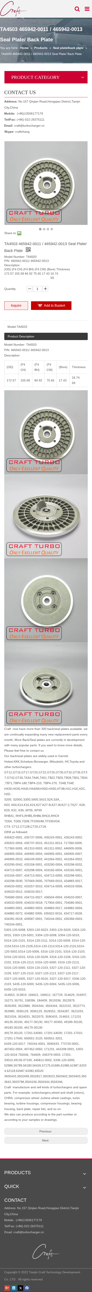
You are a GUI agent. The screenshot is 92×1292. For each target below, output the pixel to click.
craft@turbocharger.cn (29, 125)
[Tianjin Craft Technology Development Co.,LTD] (46, 1252)
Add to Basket (54, 305)
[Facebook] (27, 1288)
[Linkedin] (13, 1288)
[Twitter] (20, 1288)
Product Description (21, 336)
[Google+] (7, 1288)
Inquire (16, 305)
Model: (12, 326)
